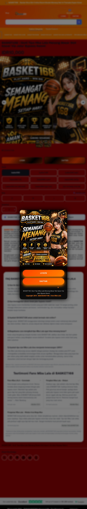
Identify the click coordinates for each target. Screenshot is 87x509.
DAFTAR (44, 281)
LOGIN (43, 273)
